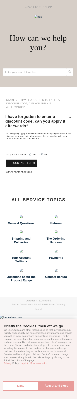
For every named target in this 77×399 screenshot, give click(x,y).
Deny (20, 385)
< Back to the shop (38, 7)
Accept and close (56, 385)
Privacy (8, 363)
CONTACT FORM (24, 163)
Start (10, 99)
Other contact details (19, 172)
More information (38, 363)
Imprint (38, 309)
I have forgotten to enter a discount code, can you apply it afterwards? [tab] (35, 121)
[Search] (69, 72)
